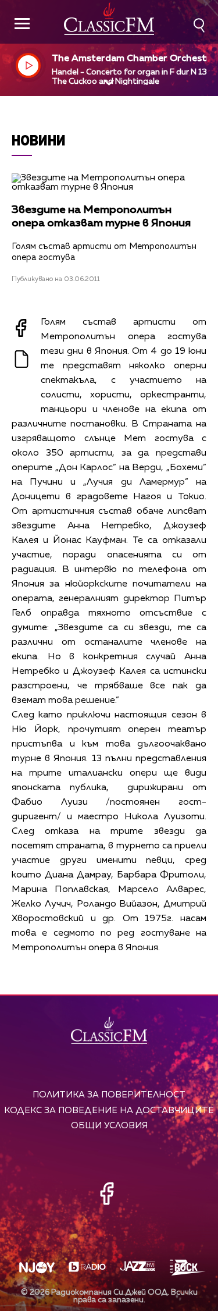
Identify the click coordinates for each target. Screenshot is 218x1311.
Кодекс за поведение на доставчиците (109, 1110)
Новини (39, 140)
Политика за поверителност (109, 1094)
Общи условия (109, 1125)
